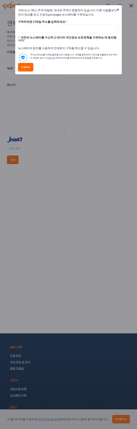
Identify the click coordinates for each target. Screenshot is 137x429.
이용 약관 (50, 57)
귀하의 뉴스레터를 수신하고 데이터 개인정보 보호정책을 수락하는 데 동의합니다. (67, 39)
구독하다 (25, 67)
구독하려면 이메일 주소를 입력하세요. (42, 21)
